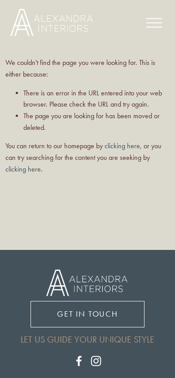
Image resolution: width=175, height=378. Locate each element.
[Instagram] (96, 361)
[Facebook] (79, 361)
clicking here (122, 146)
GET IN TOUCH (87, 314)
